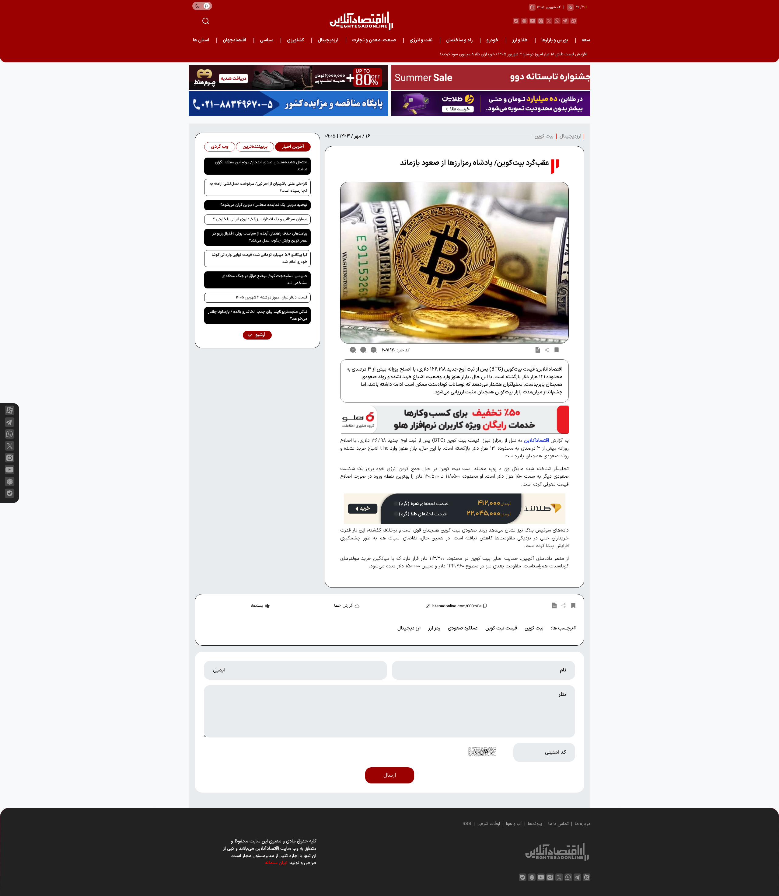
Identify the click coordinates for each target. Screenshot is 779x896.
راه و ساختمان (459, 40)
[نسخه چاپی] (538, 350)
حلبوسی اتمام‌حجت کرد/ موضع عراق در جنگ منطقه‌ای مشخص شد (264, 279)
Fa (584, 7)
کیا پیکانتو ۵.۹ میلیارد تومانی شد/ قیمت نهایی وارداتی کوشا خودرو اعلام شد (259, 258)
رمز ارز (434, 628)
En (577, 7)
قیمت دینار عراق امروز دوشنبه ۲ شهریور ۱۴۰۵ (271, 298)
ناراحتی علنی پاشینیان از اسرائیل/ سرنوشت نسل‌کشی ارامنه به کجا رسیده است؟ (258, 187)
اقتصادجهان (234, 40)
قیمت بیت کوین (501, 628)
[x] (9, 446)
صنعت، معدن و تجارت (374, 40)
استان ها (201, 40)
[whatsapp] (557, 21)
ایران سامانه (276, 862)
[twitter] (549, 21)
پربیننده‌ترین (255, 146)
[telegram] (565, 21)
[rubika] (524, 21)
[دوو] (490, 77)
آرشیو (259, 335)
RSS (467, 824)
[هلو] (454, 420)
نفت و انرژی (421, 40)
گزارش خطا (343, 605)
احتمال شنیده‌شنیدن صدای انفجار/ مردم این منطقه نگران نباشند (261, 166)
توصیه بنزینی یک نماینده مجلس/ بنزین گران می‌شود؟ (263, 205)
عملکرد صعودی (463, 628)
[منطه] (288, 77)
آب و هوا (514, 824)
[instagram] (540, 21)
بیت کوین (544, 136)
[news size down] (373, 350)
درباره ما (582, 824)
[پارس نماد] (288, 103)
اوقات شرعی (488, 824)
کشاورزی (295, 40)
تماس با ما (558, 824)
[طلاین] (490, 103)
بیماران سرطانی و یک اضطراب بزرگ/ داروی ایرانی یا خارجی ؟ (260, 219)
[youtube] (532, 21)
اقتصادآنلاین (536, 440)
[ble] (516, 21)
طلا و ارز (520, 40)
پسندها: (257, 606)
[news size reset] (363, 350)
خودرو (492, 40)
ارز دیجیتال (409, 628)
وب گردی (220, 146)
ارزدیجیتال (328, 40)
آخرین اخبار (293, 146)
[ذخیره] (557, 350)
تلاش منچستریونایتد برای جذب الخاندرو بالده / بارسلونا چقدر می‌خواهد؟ (257, 315)
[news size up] (353, 350)
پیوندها (535, 824)
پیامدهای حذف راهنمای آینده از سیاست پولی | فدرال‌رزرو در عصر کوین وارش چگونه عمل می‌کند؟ (259, 237)
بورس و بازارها (554, 40)
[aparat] (573, 21)
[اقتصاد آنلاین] (361, 21)
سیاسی (266, 40)
